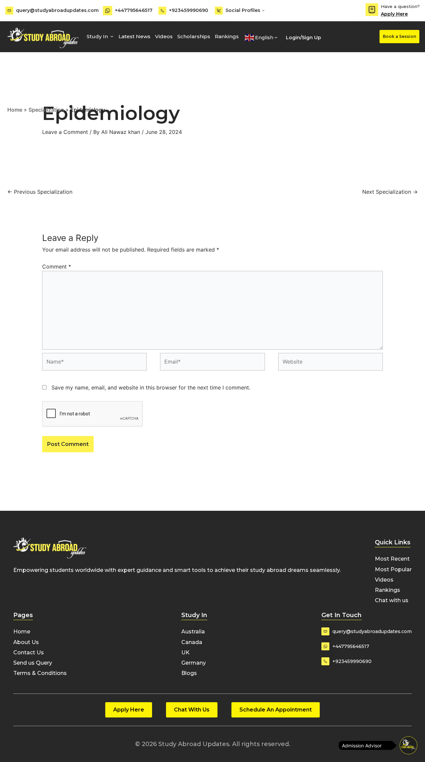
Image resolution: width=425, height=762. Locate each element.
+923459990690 (188, 10)
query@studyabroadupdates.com (57, 10)
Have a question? (400, 6)
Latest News (134, 36)
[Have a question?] (372, 9)
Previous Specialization (39, 191)
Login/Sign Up (303, 38)
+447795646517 (133, 10)
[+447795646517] (107, 10)
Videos (164, 36)
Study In (97, 36)
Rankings (227, 36)
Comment (56, 266)
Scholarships (193, 36)
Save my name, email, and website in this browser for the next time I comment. (150, 387)
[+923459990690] (162, 11)
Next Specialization (390, 191)
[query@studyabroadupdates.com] (9, 11)
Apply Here (394, 14)
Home (14, 109)
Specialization (46, 109)
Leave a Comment (65, 132)
